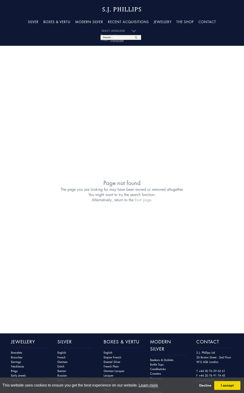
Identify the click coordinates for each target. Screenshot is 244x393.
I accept (227, 385)
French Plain (111, 366)
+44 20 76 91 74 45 (212, 375)
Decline (205, 385)
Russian (62, 375)
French (61, 357)
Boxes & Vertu (57, 21)
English (61, 353)
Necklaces (17, 366)
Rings (14, 371)
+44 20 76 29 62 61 (212, 371)
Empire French (112, 357)
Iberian (61, 371)
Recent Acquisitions (128, 21)
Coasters (155, 374)
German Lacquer (114, 371)
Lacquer (108, 375)
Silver (33, 21)
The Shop (185, 21)
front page (143, 199)
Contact (207, 21)
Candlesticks (158, 369)
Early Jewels (18, 375)
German (62, 362)
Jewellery (163, 21)
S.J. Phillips (122, 9)
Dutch (60, 366)
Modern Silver (89, 21)
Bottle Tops (157, 364)
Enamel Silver (112, 362)
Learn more (148, 385)
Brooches (16, 357)
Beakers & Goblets (161, 360)
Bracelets (16, 353)
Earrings (16, 362)
